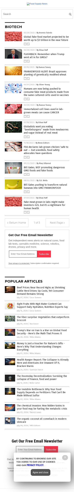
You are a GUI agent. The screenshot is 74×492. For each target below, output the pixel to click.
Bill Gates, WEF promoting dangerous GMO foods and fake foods (44, 169)
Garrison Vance (36, 370)
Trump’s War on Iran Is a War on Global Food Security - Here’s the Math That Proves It (42, 332)
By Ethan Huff (42, 50)
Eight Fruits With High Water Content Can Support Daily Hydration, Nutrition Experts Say (42, 305)
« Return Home (16, 222)
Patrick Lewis (35, 412)
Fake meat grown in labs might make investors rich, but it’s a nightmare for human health (44, 205)
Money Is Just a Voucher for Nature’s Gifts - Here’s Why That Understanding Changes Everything (41, 346)
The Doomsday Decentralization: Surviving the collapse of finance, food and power (42, 378)
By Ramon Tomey (43, 67)
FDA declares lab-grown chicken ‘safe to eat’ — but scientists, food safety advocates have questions (46, 150)
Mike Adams (35, 337)
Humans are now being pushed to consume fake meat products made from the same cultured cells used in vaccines (46, 91)
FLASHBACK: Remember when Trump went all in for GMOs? (44, 56)
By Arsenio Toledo (44, 33)
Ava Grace (34, 324)
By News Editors (42, 143)
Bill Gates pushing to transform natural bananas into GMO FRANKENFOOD (45, 186)
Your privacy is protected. (19, 263)
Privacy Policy (35, 465)
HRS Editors (35, 425)
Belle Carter (35, 383)
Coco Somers (35, 297)
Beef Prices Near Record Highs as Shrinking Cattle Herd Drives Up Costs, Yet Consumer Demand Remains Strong (41, 290)
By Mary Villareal (44, 163)
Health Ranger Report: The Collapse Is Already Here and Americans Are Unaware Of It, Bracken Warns (43, 362)
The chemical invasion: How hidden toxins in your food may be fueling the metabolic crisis (42, 407)
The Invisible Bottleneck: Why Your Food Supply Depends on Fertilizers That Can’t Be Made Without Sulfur (41, 392)
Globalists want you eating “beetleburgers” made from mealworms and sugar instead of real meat (46, 129)
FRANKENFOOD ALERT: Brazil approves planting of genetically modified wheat (45, 73)
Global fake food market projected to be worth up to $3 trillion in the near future (46, 38)
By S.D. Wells (42, 180)
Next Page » (57, 222)
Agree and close (40, 472)
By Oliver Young (43, 85)
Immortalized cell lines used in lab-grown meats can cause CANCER (44, 111)
